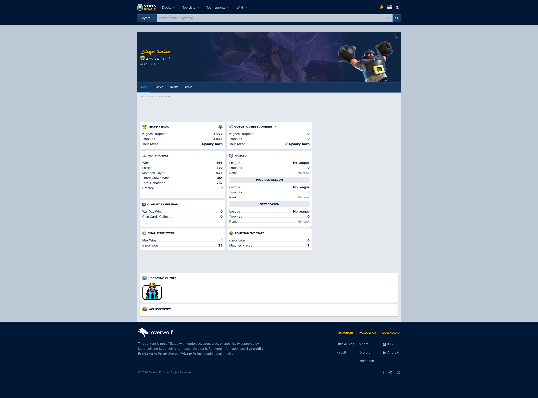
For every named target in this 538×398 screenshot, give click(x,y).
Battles (158, 87)
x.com (363, 344)
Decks (166, 7)
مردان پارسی (155, 58)
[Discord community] (391, 372)
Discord (365, 352)
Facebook (366, 361)
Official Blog (345, 344)
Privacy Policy (191, 354)
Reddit (341, 352)
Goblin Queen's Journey (253, 126)
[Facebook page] (383, 372)
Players (145, 18)
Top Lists (188, 7)
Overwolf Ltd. (157, 372)
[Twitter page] (398, 372)
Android (392, 352)
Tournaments (215, 7)
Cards (189, 87)
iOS (389, 344)
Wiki (240, 7)
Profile (144, 87)
